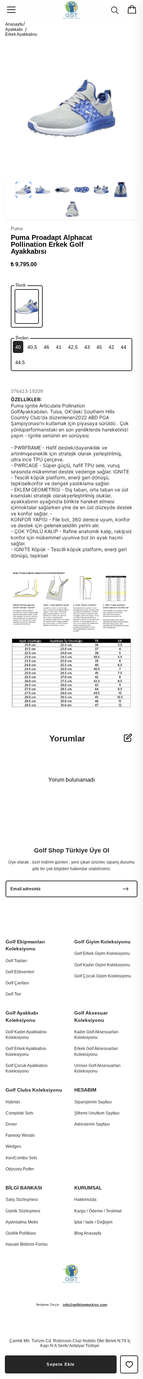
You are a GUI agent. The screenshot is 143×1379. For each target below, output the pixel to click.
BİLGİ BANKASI (24, 1188)
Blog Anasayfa (87, 1233)
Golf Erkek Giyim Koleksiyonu (102, 953)
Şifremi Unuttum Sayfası (96, 1113)
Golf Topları (16, 960)
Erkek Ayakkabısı (21, 34)
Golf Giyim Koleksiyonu (102, 941)
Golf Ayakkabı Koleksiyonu (22, 1016)
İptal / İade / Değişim (93, 1222)
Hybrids (13, 1102)
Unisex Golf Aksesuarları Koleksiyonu (97, 1068)
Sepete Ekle (61, 1364)
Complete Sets (19, 1113)
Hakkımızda (85, 1199)
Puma (17, 228)
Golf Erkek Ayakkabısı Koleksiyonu (26, 1051)
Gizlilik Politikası (21, 1233)
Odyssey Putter (20, 1169)
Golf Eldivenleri (20, 971)
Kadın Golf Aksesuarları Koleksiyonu (96, 1034)
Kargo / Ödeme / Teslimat (97, 1211)
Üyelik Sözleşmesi (23, 1211)
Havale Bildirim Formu (27, 1244)
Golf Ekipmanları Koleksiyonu (25, 945)
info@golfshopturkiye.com (85, 1304)
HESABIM (85, 1090)
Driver (11, 1124)
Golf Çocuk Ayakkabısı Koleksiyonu (27, 1068)
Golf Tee (13, 994)
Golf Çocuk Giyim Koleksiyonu (102, 976)
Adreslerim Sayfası (92, 1124)
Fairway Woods (20, 1135)
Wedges (13, 1146)
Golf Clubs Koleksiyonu (34, 1090)
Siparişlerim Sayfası (93, 1102)
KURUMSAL (88, 1188)
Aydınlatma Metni (22, 1222)
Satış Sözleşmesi (22, 1199)
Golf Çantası (17, 983)
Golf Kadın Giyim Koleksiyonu (102, 964)
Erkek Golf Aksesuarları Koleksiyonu (96, 1051)
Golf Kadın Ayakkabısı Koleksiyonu (26, 1034)
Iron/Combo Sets (21, 1157)
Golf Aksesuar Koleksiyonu (91, 1016)
